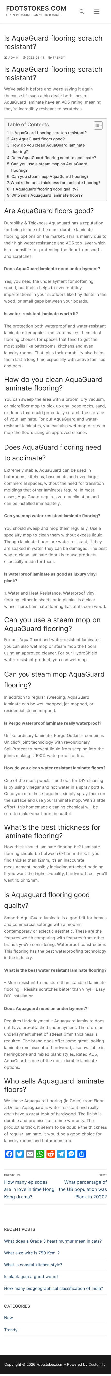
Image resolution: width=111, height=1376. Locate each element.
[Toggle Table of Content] (95, 125)
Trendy (58, 57)
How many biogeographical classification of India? (53, 1288)
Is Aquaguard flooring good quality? (44, 189)
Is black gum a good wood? (31, 1276)
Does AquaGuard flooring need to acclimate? (53, 157)
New (8, 1317)
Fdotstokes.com (36, 8)
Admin (13, 57)
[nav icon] (96, 11)
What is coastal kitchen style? (33, 1264)
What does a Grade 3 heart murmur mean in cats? (53, 1241)
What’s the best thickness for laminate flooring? (55, 182)
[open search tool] (82, 11)
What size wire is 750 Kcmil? (32, 1252)
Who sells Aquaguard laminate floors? (47, 195)
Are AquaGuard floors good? (38, 138)
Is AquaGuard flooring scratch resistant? (48, 132)
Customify (97, 1364)
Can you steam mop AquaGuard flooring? (50, 176)
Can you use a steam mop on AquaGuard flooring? (49, 166)
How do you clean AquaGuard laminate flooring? (48, 148)
